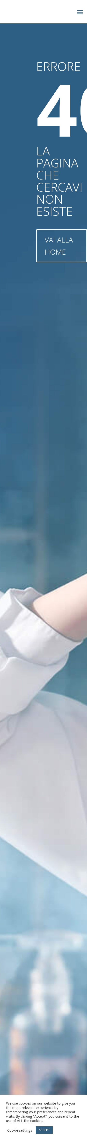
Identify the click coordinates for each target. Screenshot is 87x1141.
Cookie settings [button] (19, 1130)
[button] (80, 11)
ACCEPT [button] (44, 1130)
